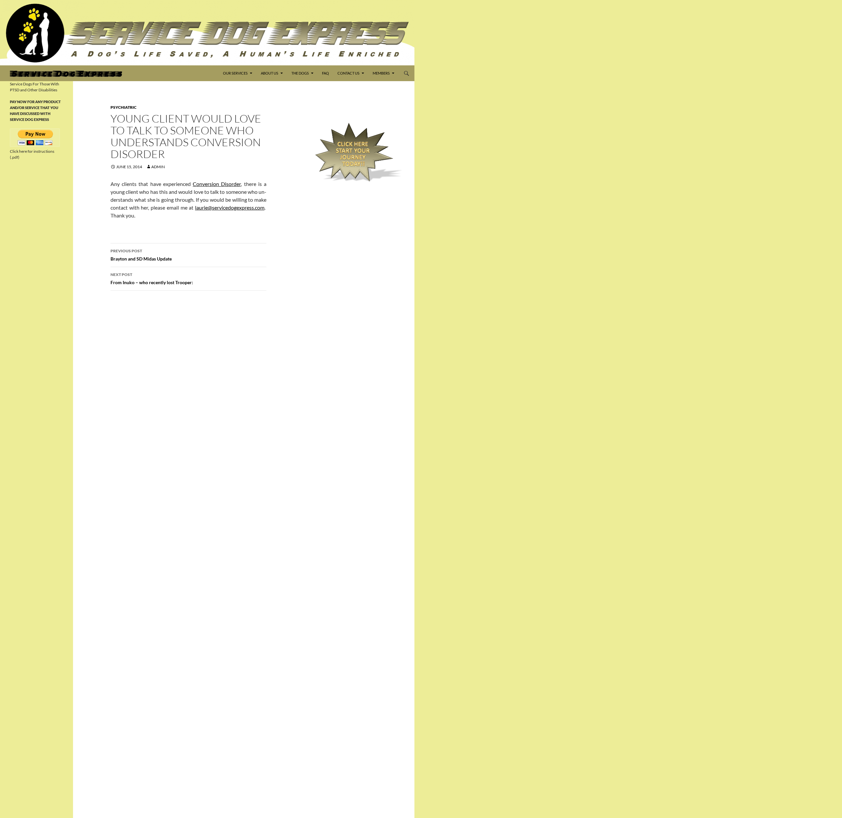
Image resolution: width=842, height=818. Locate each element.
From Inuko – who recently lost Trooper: (152, 278)
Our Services (235, 73)
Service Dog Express (66, 73)
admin (158, 166)
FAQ (325, 73)
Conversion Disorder (217, 184)
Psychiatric (123, 107)
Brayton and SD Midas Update (141, 254)
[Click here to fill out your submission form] (354, 152)
